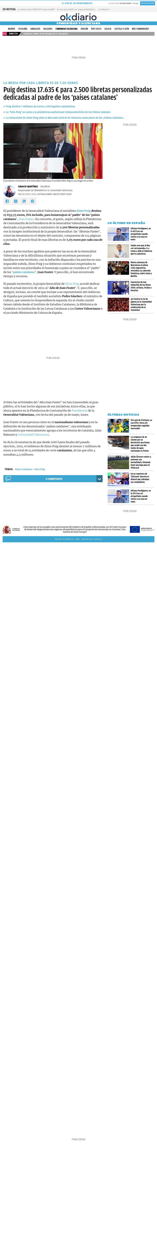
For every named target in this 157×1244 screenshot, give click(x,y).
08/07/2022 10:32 (27, 194)
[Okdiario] (78, 17)
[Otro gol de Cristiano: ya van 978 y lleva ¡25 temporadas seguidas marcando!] (119, 426)
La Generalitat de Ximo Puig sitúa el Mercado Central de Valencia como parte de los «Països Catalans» (65, 117)
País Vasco (96, 28)
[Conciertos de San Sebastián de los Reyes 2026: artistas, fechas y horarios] (119, 288)
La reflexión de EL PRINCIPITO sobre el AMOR (36, 9)
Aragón (84, 28)
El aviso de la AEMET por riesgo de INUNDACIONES (78, 9)
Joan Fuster (26, 219)
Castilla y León (121, 28)
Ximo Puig (83, 210)
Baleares (47, 28)
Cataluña (22, 28)
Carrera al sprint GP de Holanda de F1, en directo (45, 34)
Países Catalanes (23, 469)
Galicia (107, 28)
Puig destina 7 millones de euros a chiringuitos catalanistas (40, 106)
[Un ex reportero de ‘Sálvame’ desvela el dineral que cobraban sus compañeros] (119, 479)
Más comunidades (140, 28)
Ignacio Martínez (28, 186)
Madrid (11, 28)
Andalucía (35, 28)
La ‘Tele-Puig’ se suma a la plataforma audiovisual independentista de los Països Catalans (58, 112)
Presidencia (79, 410)
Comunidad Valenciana (67, 28)
